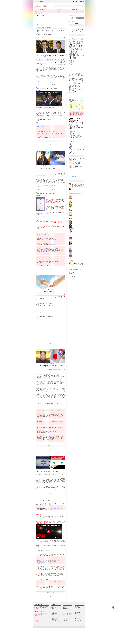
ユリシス (70, 151)
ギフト (75, 619)
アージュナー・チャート (54, 612)
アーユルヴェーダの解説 (73, 71)
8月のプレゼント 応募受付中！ (39, 1)
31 (76, 30)
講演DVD (52, 608)
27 (82, 29)
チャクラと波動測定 (72, 61)
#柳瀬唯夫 (40, 250)
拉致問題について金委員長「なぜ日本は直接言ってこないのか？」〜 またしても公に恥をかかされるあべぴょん (50, 31)
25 (78, 29)
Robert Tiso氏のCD (77, 612)
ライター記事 (71, 142)
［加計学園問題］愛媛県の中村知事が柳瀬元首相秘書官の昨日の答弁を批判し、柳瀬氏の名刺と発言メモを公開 (50, 24)
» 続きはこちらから (50, 140)
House (49, 363)
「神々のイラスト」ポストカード (55, 618)
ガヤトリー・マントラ (72, 62)
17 (76, 28)
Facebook (37, 318)
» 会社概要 (35, 615)
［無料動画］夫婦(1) (72, 57)
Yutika (45, 474)
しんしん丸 (71, 148)
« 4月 (72, 31)
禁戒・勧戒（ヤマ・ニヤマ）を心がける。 (76, 52)
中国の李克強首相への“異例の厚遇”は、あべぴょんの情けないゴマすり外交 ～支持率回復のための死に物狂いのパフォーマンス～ (50, 19)
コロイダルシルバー (72, 131)
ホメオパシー (71, 134)
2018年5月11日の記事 (42, 13)
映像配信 (73, 185)
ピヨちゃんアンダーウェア (78, 606)
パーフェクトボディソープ (78, 614)
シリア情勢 (52, 474)
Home (35, 13)
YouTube (37, 90)
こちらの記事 (38, 573)
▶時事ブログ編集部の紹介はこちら (76, 190)
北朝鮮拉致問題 (56, 369)
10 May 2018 (51, 509)
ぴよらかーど (65, 618)
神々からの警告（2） (72, 90)
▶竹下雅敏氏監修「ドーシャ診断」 (75, 135)
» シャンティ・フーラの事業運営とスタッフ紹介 (41, 613)
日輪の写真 (71, 64)
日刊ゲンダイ (38, 109)
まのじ (53, 369)
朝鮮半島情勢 (61, 369)
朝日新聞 (37, 195)
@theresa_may (50, 508)
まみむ (70, 152)
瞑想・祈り (71, 130)
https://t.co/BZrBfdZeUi (45, 136)
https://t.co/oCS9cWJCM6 (57, 410)
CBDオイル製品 (77, 618)
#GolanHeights (39, 561)
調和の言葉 (52, 614)
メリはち (46, 293)
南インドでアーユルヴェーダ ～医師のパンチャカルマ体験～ (78, 264)
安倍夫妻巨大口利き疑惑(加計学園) (50, 170)
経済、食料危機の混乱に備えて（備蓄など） (76, 136)
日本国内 (58, 59)
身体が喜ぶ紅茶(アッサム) (54, 620)
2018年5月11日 (53, 137)
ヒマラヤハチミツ (53, 619)
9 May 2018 (50, 563)
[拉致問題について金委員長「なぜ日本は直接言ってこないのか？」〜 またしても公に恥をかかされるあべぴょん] (50, 356)
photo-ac (56, 165)
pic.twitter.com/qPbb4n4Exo (41, 562)
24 (76, 29)
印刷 (64, 61)
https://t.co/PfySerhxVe (58, 508)
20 (82, 28)
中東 (54, 475)
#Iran (46, 561)
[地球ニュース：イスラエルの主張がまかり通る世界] (50, 462)
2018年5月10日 (54, 417)
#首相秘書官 (46, 250)
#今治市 (45, 249)
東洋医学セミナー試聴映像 (73, 88)
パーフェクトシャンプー (78, 613)
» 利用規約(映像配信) (37, 620)
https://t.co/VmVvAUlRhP (52, 251)
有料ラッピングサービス (78, 620)
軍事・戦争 (63, 475)
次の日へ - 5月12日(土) (60, 37)
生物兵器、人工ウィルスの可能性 (74, 141)
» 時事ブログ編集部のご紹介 (38, 614)
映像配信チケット (53, 607)
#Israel (57, 560)
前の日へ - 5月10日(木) (40, 37)
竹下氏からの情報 (62, 59)
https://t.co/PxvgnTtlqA (52, 561)
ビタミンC (70, 129)
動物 (64, 294)
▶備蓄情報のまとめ (72, 137)
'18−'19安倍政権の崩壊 (48, 369)
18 (78, 28)
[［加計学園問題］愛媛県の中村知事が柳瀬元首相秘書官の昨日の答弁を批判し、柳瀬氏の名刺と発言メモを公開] (50, 157)
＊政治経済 (51, 59)
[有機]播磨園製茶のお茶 (66, 608)
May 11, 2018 (54, 131)
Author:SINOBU (48, 165)
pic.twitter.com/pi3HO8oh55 (58, 416)
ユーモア (56, 293)
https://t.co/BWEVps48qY (41, 234)
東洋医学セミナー (53, 606)
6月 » (80, 31)
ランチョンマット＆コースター (67, 614)
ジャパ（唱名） (71, 65)
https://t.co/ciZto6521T (41, 126)
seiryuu (70, 147)
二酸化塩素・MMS (72, 133)
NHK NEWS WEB (39, 219)
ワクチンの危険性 (72, 140)
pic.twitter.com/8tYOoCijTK (44, 422)
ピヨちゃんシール (65, 619)
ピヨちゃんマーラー (77, 607)
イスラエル (48, 474)
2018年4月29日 (49, 432)
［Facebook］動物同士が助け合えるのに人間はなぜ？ (44, 27)
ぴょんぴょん (71, 145)
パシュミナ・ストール (78, 608)
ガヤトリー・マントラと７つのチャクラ (76, 89)
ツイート (59, 61)
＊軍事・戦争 (56, 474)
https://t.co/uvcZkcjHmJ (55, 257)
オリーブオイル (65, 606)
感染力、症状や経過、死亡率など (74, 126)
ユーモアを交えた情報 (72, 153)
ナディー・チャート (54, 613)
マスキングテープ (65, 620)
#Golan (43, 561)
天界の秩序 (71, 70)
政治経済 (55, 59)
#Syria (48, 561)
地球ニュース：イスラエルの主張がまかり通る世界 (43, 34)
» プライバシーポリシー (37, 616)
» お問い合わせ (36, 621)
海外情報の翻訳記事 (58, 475)
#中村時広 (54, 248)
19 (80, 28)
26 (80, 29)
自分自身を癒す (72, 92)
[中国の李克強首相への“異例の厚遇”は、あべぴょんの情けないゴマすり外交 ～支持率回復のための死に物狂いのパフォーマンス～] (50, 46)
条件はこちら (63, 62)
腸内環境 (70, 132)
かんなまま (71, 146)
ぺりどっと (71, 144)
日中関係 (48, 59)
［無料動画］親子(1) (72, 58)
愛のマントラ (71, 63)
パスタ (64, 607)
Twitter (37, 232)
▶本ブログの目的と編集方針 (76, 164)
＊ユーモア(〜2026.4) (51, 293)
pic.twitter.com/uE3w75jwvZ (41, 252)
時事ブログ (37, 13)
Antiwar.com (40, 563)
